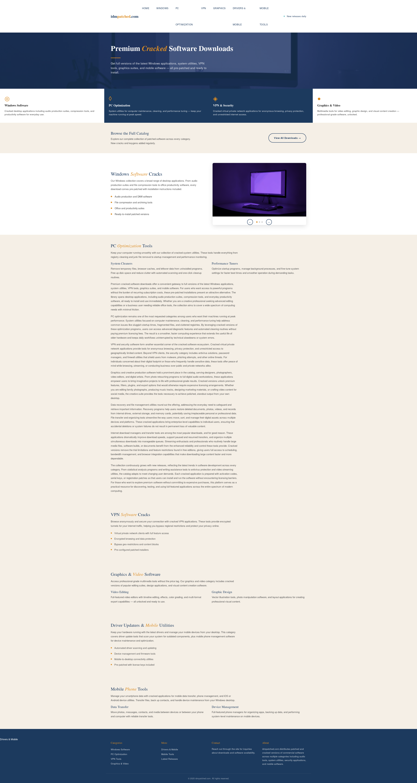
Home (145, 8)
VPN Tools (116, 758)
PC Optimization (184, 16)
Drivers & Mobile (239, 16)
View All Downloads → (287, 138)
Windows (162, 8)
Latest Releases (169, 758)
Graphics (219, 8)
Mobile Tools (264, 16)
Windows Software (120, 749)
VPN (203, 8)
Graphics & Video (120, 763)
